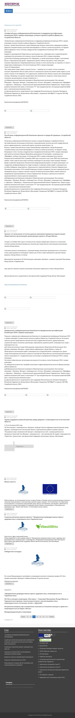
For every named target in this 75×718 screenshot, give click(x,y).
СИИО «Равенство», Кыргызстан (48, 651)
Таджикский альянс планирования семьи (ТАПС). (52, 677)
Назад (23, 616)
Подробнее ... (9, 127)
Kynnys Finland (43, 645)
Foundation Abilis (44, 643)
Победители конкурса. (13, 552)
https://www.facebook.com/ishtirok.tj (15, 285)
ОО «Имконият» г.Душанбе (47, 674)
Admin (15, 31)
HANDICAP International (46, 656)
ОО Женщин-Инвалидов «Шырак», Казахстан (51, 648)
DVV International (44, 654)
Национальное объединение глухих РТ (50, 664)
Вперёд (52, 616)
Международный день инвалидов (17, 612)
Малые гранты (10, 482)
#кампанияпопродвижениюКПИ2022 (16, 102)
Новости (8, 31)
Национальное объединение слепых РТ (50, 667)
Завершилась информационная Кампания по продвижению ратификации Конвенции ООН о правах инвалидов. (33, 332)
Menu (9, 11)
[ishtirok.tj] (12, 4)
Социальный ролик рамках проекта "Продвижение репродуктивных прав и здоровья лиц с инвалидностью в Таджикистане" (33, 518)
